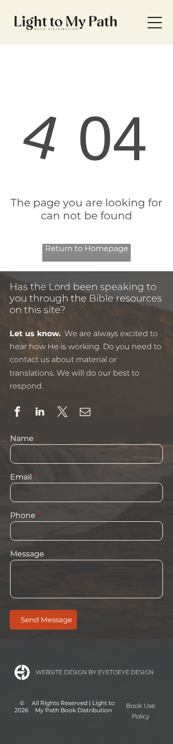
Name (22, 438)
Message (27, 553)
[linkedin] (40, 413)
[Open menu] (155, 22)
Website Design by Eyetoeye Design (95, 672)
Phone (23, 515)
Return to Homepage (86, 248)
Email (21, 476)
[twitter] (62, 413)
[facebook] (17, 413)
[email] (85, 413)
